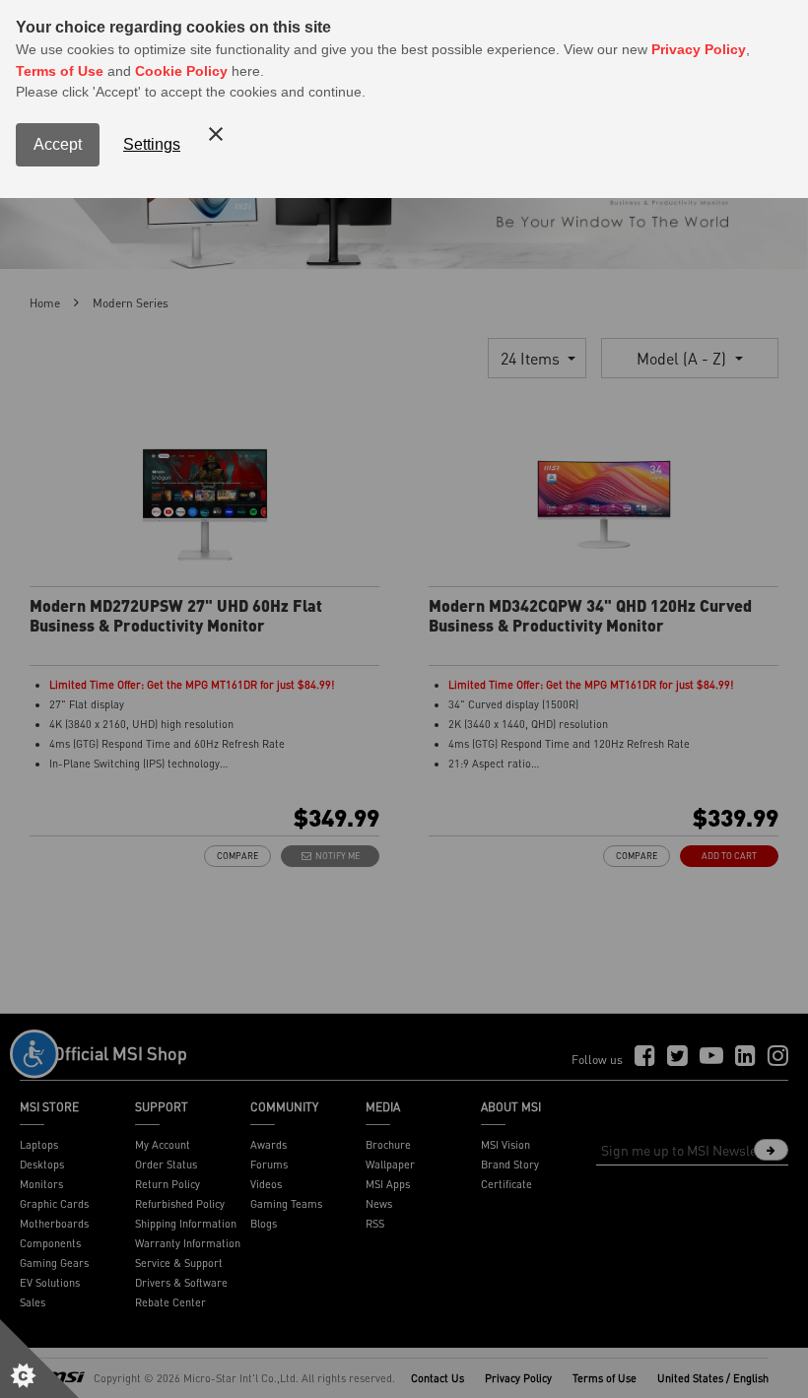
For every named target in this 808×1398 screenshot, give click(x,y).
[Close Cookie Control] (216, 134)
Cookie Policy (181, 71)
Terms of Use (59, 71)
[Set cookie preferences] (39, 1358)
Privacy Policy (698, 49)
